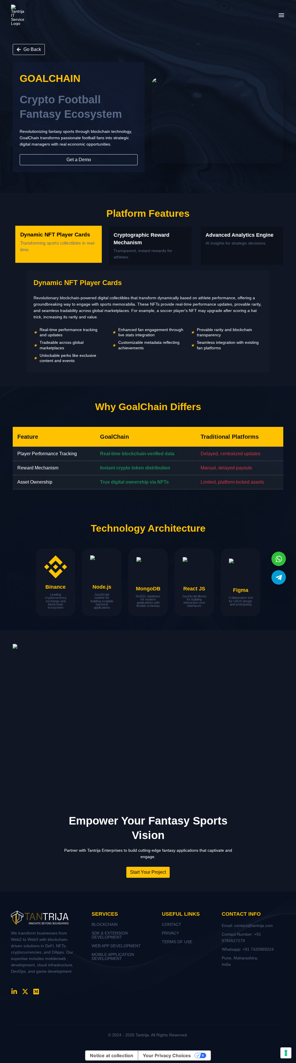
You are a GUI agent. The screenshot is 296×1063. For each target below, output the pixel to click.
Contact (171, 924)
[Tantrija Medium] (36, 991)
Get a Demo (78, 159)
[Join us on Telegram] (278, 577)
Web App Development (116, 945)
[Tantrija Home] (17, 15)
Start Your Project (148, 872)
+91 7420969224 (258, 949)
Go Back (32, 49)
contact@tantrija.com (253, 925)
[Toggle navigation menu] (281, 15)
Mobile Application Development (113, 956)
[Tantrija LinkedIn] (14, 991)
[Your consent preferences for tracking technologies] (285, 1052)
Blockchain (105, 924)
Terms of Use (177, 941)
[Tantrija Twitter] (25, 991)
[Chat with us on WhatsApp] (278, 559)
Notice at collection (111, 1055)
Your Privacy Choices (167, 1055)
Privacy (170, 933)
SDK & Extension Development (110, 935)
